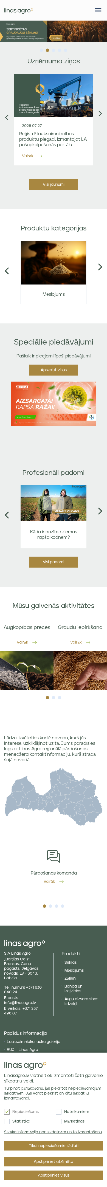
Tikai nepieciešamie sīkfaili (53, 1146)
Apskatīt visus (54, 370)
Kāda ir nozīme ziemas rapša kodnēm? (53, 535)
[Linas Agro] (18, 10)
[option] (53, 31)
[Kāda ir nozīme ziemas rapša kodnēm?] (53, 503)
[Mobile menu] (98, 10)
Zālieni (70, 978)
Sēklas (70, 963)
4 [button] (62, 904)
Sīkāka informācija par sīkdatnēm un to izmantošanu (53, 1132)
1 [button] (47, 696)
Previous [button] (6, 118)
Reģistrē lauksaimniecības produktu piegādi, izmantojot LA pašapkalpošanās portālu (53, 139)
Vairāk (27, 156)
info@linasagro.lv (20, 1003)
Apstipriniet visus (53, 1175)
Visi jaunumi (53, 185)
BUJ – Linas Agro (22, 1050)
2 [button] (53, 696)
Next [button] (100, 114)
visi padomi (53, 562)
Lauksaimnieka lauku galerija (33, 1042)
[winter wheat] (53, 31)
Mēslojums (74, 970)
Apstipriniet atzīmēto (53, 1162)
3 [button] (59, 696)
